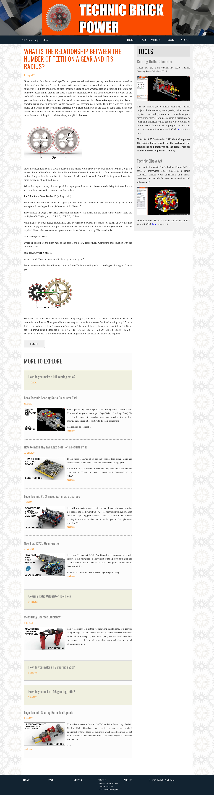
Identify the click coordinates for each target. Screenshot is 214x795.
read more (71, 430)
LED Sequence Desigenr (108, 789)
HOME (131, 39)
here (179, 129)
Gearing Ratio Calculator (108, 783)
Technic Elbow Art (106, 786)
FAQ (143, 39)
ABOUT (185, 39)
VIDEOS (156, 39)
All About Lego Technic (35, 39)
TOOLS (170, 39)
